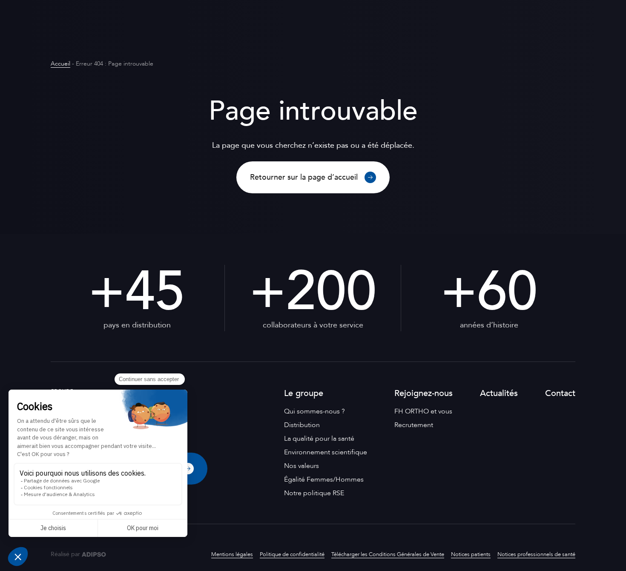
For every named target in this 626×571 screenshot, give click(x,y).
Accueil (60, 64)
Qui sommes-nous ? (314, 411)
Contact (560, 393)
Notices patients (471, 554)
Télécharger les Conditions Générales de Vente (387, 554)
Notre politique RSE (314, 493)
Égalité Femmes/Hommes (324, 479)
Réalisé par (65, 554)
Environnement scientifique (325, 452)
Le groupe (303, 393)
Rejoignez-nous (423, 393)
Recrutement (413, 425)
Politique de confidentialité (292, 554)
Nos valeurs (301, 466)
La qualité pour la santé (319, 438)
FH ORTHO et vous (423, 411)
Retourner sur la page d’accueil (304, 177)
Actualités (499, 393)
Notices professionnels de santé (536, 554)
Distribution (302, 425)
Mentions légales (232, 554)
